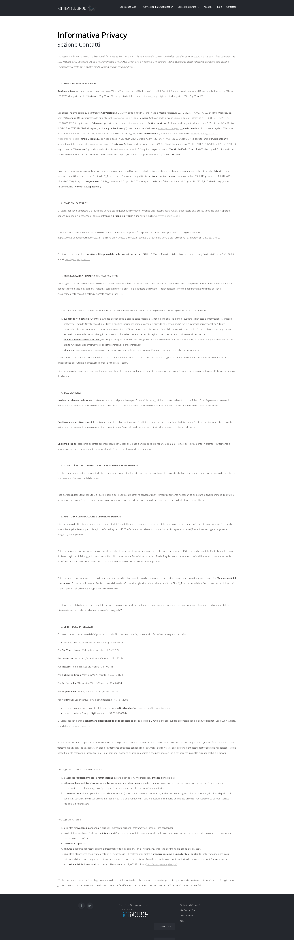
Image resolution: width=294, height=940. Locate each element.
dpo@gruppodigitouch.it (77, 259)
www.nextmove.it (127, 149)
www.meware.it (139, 123)
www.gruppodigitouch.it (158, 96)
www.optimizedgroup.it (170, 128)
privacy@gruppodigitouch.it (166, 215)
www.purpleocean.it (98, 143)
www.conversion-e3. (123, 117)
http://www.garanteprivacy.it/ (162, 864)
